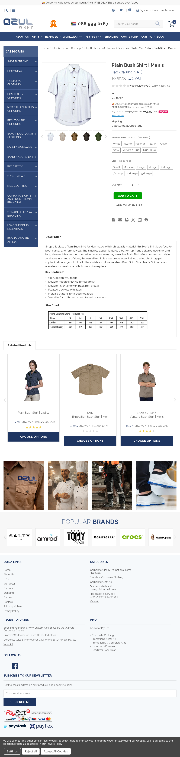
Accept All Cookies (56, 751)
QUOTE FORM (129, 36)
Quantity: (117, 184)
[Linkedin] (140, 219)
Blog (160, 36)
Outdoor (8, 588)
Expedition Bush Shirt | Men (90, 416)
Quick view (33, 379)
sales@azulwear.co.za (12, 10)
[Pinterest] (146, 219)
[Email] (120, 219)
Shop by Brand (17, 61)
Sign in (144, 10)
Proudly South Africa (18, 240)
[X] (133, 219)
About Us (22, 36)
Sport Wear (16, 176)
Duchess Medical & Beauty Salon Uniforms (103, 588)
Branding (111, 36)
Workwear (70, 36)
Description (53, 237)
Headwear (52, 36)
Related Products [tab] (20, 345)
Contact (147, 36)
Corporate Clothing (15, 82)
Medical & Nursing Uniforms (20, 109)
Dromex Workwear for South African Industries (30, 635)
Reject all (31, 751)
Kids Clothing (17, 185)
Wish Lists (122, 10)
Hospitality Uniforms (15, 96)
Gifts (36, 36)
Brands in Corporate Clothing (106, 577)
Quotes (8, 597)
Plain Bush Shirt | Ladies (33, 412)
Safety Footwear (20, 156)
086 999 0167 (6, 10)
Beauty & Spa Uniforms (16, 122)
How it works (118, 116)
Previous (42, 137)
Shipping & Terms (14, 606)
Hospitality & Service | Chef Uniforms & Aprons (104, 595)
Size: (121, 160)
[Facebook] (113, 219)
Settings (12, 751)
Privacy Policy (11, 611)
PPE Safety (91, 36)
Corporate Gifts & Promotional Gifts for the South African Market (40, 639)
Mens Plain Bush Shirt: (131, 137)
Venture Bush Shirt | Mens (147, 416)
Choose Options (33, 436)
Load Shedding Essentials (18, 227)
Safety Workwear (20, 146)
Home (7, 570)
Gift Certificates (130, 10)
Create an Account (163, 10)
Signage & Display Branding (19, 214)
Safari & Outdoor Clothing (20, 135)
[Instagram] (23, 666)
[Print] (126, 219)
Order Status (113, 10)
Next (106, 137)
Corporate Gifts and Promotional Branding (20, 199)
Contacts (9, 602)
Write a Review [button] (161, 85)
